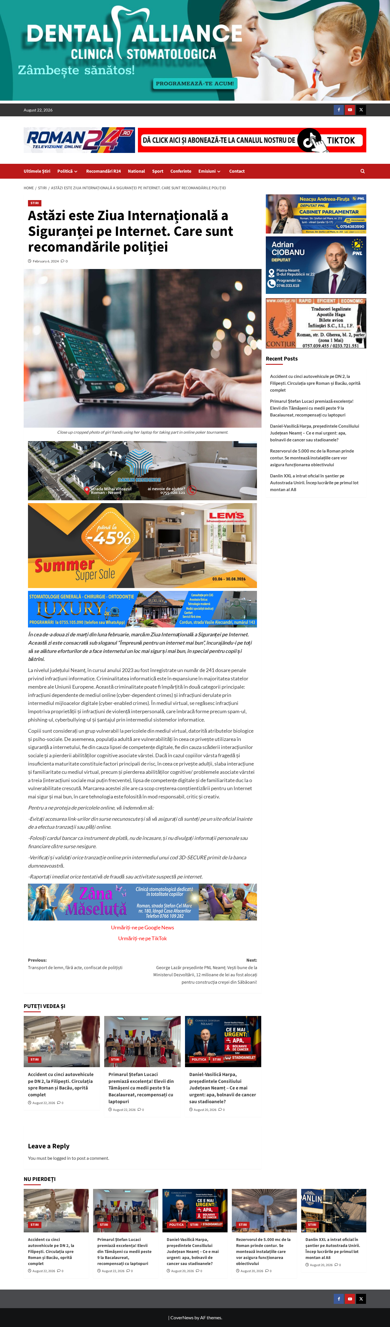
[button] (362, 171)
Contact (237, 171)
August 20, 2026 (205, 1109)
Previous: (75, 964)
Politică (65, 171)
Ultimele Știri (37, 171)
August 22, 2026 (44, 1103)
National (136, 171)
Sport (157, 171)
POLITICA (199, 1059)
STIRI (35, 203)
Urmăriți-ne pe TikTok (142, 938)
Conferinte (180, 171)
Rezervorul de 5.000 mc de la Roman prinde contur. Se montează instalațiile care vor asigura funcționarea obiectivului (312, 458)
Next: (205, 971)
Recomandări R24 (103, 171)
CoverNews (182, 1317)
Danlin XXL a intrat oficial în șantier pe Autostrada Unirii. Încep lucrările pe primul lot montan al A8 (314, 482)
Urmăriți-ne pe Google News (142, 927)
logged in (62, 1158)
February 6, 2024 (46, 261)
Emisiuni (207, 171)
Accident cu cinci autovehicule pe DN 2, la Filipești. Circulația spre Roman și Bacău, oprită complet (61, 1084)
